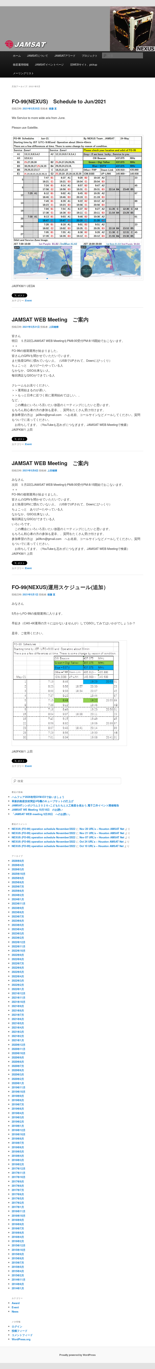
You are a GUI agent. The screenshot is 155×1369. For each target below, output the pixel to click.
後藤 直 (53, 108)
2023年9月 (18, 908)
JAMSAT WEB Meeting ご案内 (50, 319)
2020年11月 (18, 1049)
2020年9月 (18, 1057)
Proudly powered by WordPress (77, 1355)
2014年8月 (18, 1284)
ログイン (17, 1326)
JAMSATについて (37, 55)
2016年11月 (18, 1211)
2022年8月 (18, 959)
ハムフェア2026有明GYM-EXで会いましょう (38, 797)
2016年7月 (18, 1228)
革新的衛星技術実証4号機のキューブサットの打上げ (42, 801)
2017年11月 (18, 1173)
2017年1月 (18, 1207)
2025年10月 (18, 874)
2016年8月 (18, 1224)
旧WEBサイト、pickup (83, 64)
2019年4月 (18, 1113)
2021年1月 (18, 1040)
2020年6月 (18, 1070)
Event (28, 300)
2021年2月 (18, 1036)
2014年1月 (18, 1288)
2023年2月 (18, 938)
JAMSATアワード (64, 55)
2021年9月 (18, 1006)
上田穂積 (54, 327)
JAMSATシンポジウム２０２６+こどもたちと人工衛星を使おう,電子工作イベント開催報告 (68, 805)
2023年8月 (18, 912)
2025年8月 (18, 882)
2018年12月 (18, 1130)
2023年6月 (18, 921)
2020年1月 (18, 1083)
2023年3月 (18, 933)
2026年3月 (18, 869)
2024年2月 (18, 895)
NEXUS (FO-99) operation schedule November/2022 (43, 829)
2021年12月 (18, 993)
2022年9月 (18, 955)
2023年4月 (18, 929)
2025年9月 (18, 878)
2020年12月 (18, 1045)
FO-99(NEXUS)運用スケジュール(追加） (60, 587)
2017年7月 (18, 1190)
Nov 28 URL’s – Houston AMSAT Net (102, 829)
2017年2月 (18, 1203)
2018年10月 (18, 1134)
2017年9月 (18, 1181)
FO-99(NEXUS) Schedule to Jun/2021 (59, 101)
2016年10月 (18, 1215)
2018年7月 (18, 1143)
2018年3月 (18, 1160)
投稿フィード (19, 1331)
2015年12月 (18, 1245)
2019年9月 (18, 1096)
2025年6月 (18, 891)
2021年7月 (18, 1015)
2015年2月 (18, 1275)
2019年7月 (18, 1104)
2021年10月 (18, 1002)
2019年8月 (18, 1100)
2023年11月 (18, 903)
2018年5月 (18, 1151)
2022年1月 (18, 989)
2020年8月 (18, 1062)
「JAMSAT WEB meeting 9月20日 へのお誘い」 (41, 814)
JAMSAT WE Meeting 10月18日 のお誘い (37, 809)
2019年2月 (18, 1121)
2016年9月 (18, 1220)
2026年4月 (18, 865)
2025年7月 (18, 886)
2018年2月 (18, 1164)
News (15, 1311)
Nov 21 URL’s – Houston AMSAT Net (102, 833)
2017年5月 (18, 1198)
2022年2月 (18, 985)
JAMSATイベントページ (49, 64)
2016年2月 (18, 1241)
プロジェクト (89, 55)
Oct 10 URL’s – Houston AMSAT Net (102, 846)
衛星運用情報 (21, 64)
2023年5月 (18, 925)
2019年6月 (18, 1108)
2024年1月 (18, 899)
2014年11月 (18, 1279)
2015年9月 (18, 1254)
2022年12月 (18, 942)
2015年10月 (18, 1250)
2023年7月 (18, 916)
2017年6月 (18, 1194)
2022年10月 (18, 950)
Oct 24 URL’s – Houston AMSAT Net (102, 841)
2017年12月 (18, 1168)
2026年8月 (18, 861)
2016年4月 (18, 1237)
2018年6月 (18, 1147)
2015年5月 (18, 1267)
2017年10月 (18, 1177)
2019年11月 (18, 1087)
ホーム (17, 55)
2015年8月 (18, 1258)
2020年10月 (18, 1053)
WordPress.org (21, 1339)
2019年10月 (18, 1091)
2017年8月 (18, 1186)
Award (16, 1303)
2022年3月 (18, 980)
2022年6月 (18, 967)
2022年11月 (18, 946)
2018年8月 (18, 1138)
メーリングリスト (23, 73)
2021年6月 (18, 1019)
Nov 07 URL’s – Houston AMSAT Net (102, 837)
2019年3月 (18, 1117)
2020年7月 (18, 1066)
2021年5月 (18, 1023)
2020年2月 (18, 1079)
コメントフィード (22, 1335)
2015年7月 (18, 1262)
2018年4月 (18, 1156)
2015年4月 (18, 1271)
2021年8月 (18, 1010)
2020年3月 (18, 1074)
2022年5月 (18, 972)
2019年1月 (18, 1126)
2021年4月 (18, 1027)
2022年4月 (18, 976)
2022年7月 (18, 963)
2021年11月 (18, 997)
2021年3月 (18, 1032)
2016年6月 (18, 1232)
